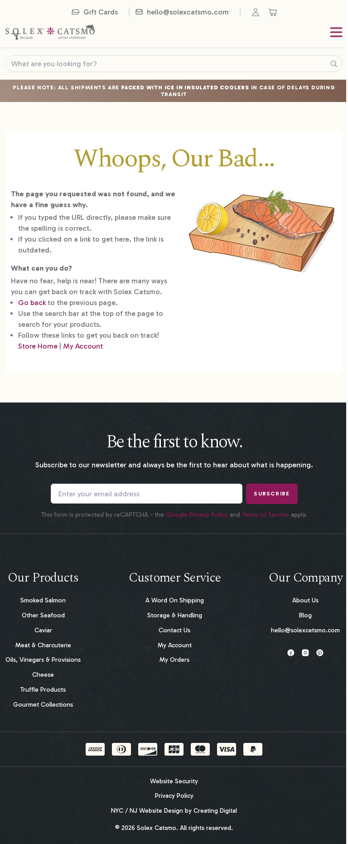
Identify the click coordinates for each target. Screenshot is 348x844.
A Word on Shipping (174, 600)
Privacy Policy (174, 796)
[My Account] (257, 12)
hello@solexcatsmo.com (305, 630)
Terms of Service (265, 515)
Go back (32, 302)
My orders (174, 660)
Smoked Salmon (43, 600)
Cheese (43, 675)
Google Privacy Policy (197, 515)
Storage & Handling (174, 615)
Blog (305, 615)
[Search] (334, 64)
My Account (83, 346)
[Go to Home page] (50, 32)
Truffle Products (43, 690)
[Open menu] (336, 32)
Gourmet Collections (43, 704)
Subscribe (272, 493)
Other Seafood (43, 615)
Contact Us (174, 630)
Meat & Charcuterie (43, 645)
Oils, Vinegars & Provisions (43, 660)
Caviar (43, 630)
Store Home (38, 346)
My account (175, 645)
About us (305, 600)
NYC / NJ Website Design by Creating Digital (174, 811)
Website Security (174, 781)
